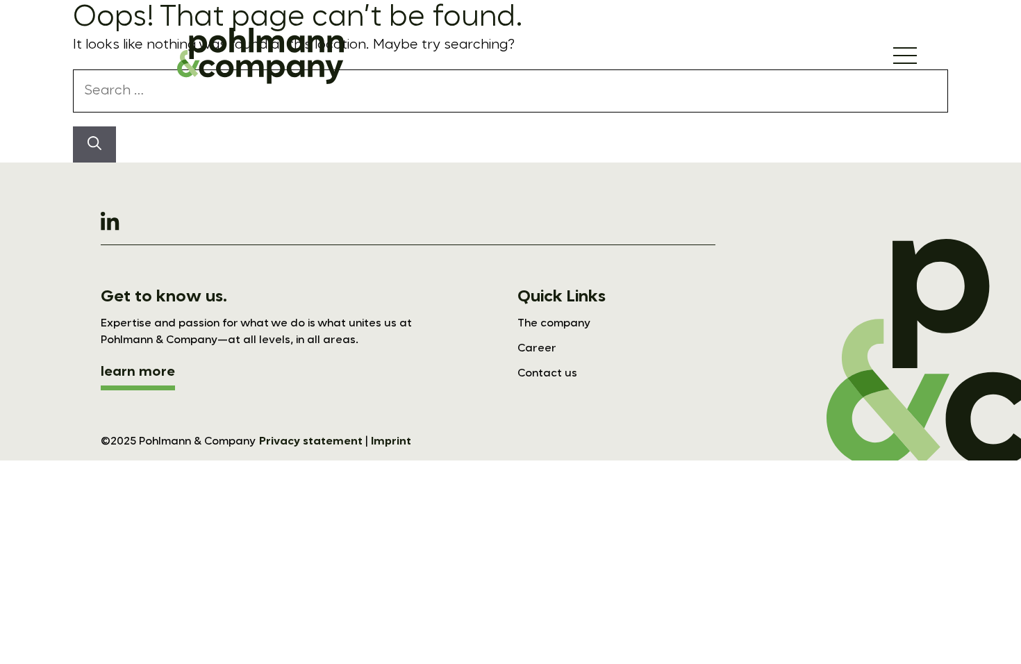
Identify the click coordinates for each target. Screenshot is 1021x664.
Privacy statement (311, 441)
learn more (138, 372)
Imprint (391, 441)
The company (553, 323)
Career (536, 348)
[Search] (94, 144)
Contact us (547, 373)
